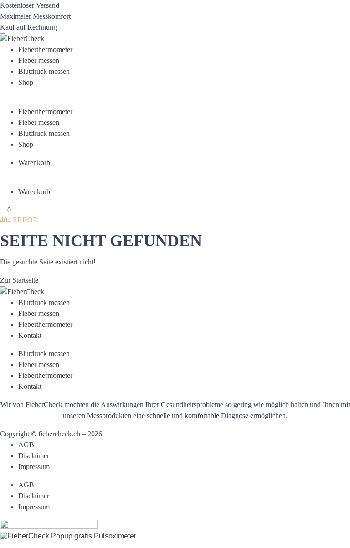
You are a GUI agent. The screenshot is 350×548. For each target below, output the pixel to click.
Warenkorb (34, 162)
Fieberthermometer (45, 49)
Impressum (34, 466)
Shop (25, 82)
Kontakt (29, 335)
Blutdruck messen (44, 71)
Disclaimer (33, 456)
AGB (26, 445)
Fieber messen (38, 60)
